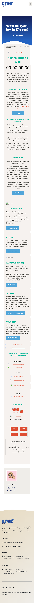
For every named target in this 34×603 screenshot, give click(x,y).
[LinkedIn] (14, 490)
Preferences (15, 451)
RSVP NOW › (11, 284)
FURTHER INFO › (13, 251)
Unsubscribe (22, 451)
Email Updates (18, 35)
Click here (26, 46)
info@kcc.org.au (17, 546)
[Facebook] (7, 490)
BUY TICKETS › (18, 113)
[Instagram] (11, 490)
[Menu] (30, 4)
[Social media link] (3, 587)
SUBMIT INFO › (12, 228)
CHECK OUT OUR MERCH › (15, 313)
